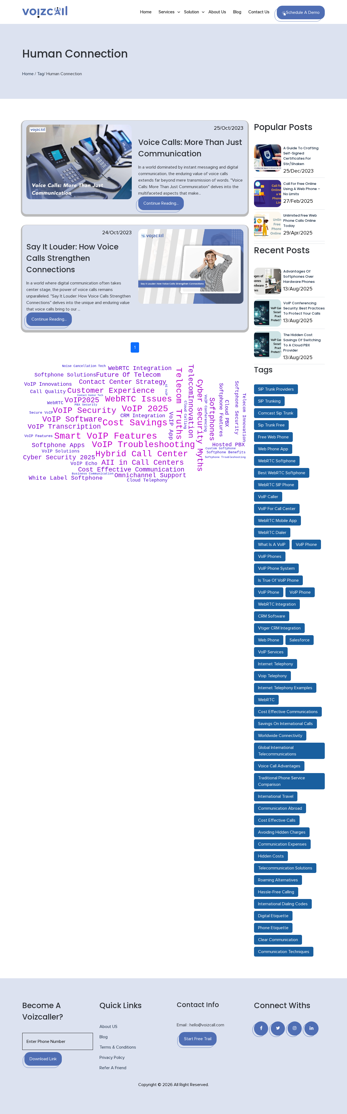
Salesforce (300, 640)
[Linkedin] (311, 1028)
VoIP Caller (268, 497)
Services (167, 12)
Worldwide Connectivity (280, 735)
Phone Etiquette (273, 928)
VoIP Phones (269, 556)
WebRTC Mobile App (277, 520)
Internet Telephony (275, 664)
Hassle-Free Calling (276, 892)
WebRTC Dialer (272, 532)
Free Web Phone (273, 437)
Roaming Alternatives (278, 880)
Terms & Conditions (117, 1047)
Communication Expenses (282, 844)
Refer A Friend (112, 1068)
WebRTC (266, 700)
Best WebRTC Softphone (281, 473)
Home (146, 12)
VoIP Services (271, 652)
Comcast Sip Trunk (275, 413)
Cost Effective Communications (288, 712)
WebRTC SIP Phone (276, 485)
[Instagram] (295, 1028)
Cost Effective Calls (276, 820)
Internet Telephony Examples (285, 688)
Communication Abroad (280, 808)
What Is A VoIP (271, 544)
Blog (237, 12)
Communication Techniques (283, 952)
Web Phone (268, 640)
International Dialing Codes (283, 904)
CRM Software (271, 616)
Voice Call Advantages (279, 766)
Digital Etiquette (273, 916)
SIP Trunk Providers (276, 389)
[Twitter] (278, 1028)
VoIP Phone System (276, 568)
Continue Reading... (161, 203)
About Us (217, 12)
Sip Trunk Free (271, 425)
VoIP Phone (306, 544)
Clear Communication (278, 940)
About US (108, 1026)
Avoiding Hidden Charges (282, 832)
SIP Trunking (269, 401)
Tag (40, 74)
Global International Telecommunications (277, 750)
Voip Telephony (272, 676)
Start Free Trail (197, 1039)
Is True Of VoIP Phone (278, 580)
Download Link (43, 1059)
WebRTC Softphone (276, 461)
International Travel (275, 796)
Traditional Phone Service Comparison (281, 781)
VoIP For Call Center (276, 509)
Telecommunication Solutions (285, 868)
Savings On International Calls (285, 723)
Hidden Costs (271, 856)
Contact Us (258, 12)
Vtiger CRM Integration (279, 628)
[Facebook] (261, 1028)
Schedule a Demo (303, 12)
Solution (191, 12)
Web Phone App (273, 449)
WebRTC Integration (277, 604)
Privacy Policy (112, 1057)
